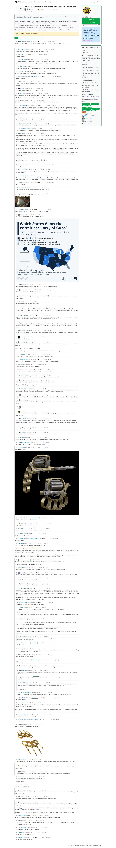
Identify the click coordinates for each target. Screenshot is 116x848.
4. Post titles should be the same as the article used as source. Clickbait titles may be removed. (91, 69)
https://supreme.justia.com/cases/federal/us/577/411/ (28, 548)
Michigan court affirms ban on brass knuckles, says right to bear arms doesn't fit (50, 7)
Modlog (84, 112)
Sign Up (99, 2)
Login (94, 2)
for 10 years (35, 585)
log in (23, 33)
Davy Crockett (28, 604)
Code (90, 845)
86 (26, 11)
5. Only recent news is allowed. (91, 73)
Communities (29, 2)
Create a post (91, 22)
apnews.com (27, 8)
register (29, 33)
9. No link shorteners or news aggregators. (90, 86)
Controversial (26, 38)
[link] (29, 12)
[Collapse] (16, 41)
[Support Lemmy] (52, 2)
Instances (82, 845)
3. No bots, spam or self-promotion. (89, 63)
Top (20, 38)
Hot (16, 38)
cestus (30, 808)
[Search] (91, 2)
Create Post (37, 2)
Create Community (46, 2)
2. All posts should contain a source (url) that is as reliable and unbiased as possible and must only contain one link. (91, 58)
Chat (41, 38)
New (32, 38)
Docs (87, 845)
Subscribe (91, 19)
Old (36, 38)
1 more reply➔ (22, 689)
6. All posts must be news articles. (89, 76)
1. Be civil (85, 52)
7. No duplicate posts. (88, 80)
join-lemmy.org (97, 845)
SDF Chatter (21, 2)
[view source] (34, 12)
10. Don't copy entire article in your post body (90, 90)
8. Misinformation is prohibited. (91, 82)
